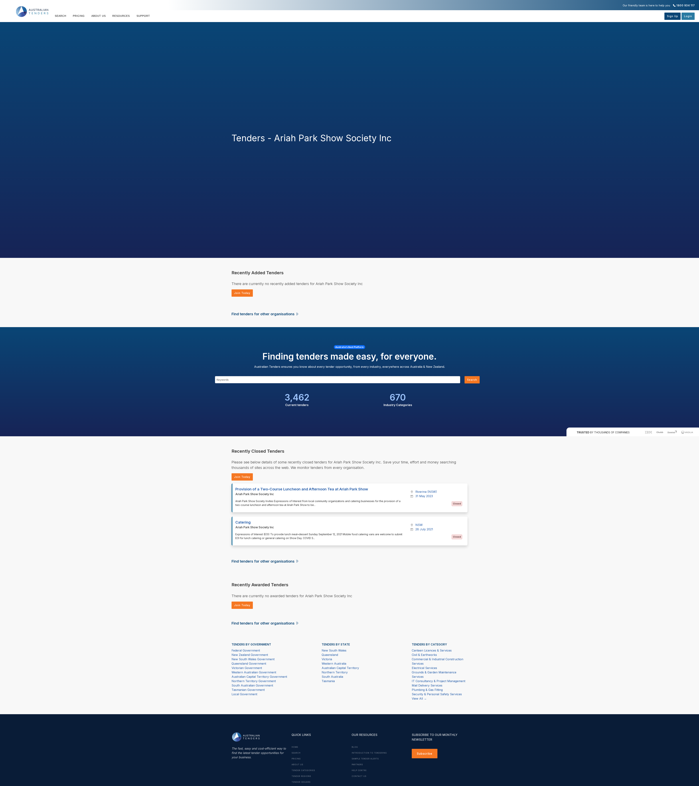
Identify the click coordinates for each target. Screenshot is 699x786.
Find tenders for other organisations (263, 314)
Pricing (79, 15)
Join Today (242, 292)
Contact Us (359, 776)
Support (143, 15)
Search (60, 15)
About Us (98, 15)
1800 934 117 (685, 5)
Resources (121, 15)
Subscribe (424, 753)
